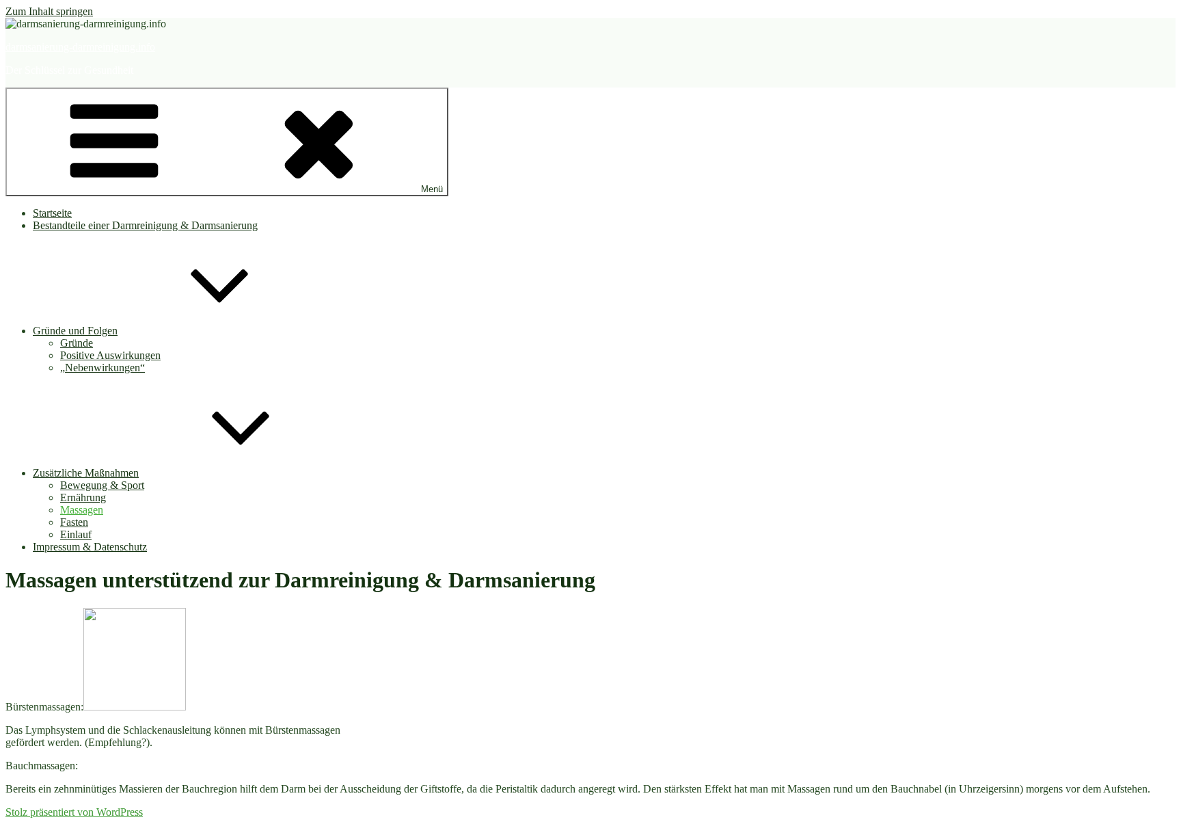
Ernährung (83, 497)
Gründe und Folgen (75, 330)
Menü (432, 189)
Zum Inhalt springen (49, 11)
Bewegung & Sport (102, 485)
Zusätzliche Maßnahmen (86, 473)
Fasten (74, 522)
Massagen (81, 510)
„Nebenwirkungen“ (102, 367)
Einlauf (76, 534)
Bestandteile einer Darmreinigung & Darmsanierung (145, 225)
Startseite (52, 213)
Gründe (76, 343)
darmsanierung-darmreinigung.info (80, 47)
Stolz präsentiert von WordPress (74, 812)
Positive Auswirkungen (110, 355)
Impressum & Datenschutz (90, 547)
